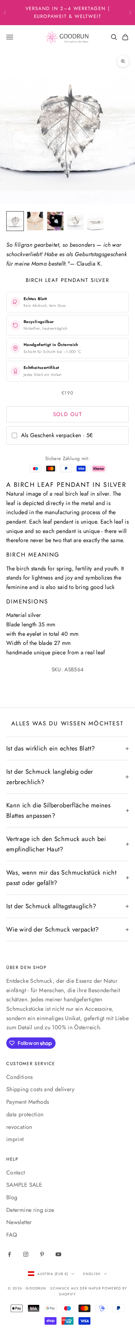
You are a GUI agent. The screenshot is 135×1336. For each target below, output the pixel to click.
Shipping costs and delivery (40, 1089)
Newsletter (19, 1222)
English (91, 1273)
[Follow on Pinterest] (42, 1254)
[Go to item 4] (75, 221)
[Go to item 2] (35, 221)
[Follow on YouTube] (58, 1254)
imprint (15, 1139)
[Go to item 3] (55, 221)
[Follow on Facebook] (9, 1254)
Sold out (67, 414)
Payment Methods (27, 1102)
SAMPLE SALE (24, 1185)
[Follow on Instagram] (26, 1254)
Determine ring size (30, 1210)
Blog (11, 1197)
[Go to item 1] (15, 221)
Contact (15, 1172)
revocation (19, 1127)
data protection (24, 1114)
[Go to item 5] (95, 221)
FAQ (11, 1235)
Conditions (19, 1077)
